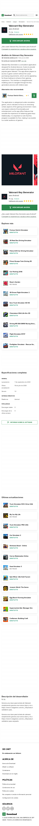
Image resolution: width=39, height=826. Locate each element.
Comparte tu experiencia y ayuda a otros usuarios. (19, 49)
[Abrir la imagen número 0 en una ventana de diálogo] (17, 169)
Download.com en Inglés (10, 774)
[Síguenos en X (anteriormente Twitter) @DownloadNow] (8, 808)
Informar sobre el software (21, 422)
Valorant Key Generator (21, 27)
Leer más (23, 61)
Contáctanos (6, 770)
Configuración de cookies (10, 798)
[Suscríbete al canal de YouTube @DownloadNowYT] (12, 808)
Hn (4, 699)
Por (11, 32)
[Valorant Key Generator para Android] (4, 30)
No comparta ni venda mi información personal (16, 794)
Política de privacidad (8, 784)
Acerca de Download (8, 763)
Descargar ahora (21, 41)
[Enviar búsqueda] (14, 15)
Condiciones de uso (8, 787)
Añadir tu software (8, 767)
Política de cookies (8, 791)
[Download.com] (7, 15)
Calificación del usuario (16, 34)
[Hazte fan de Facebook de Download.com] (4, 808)
